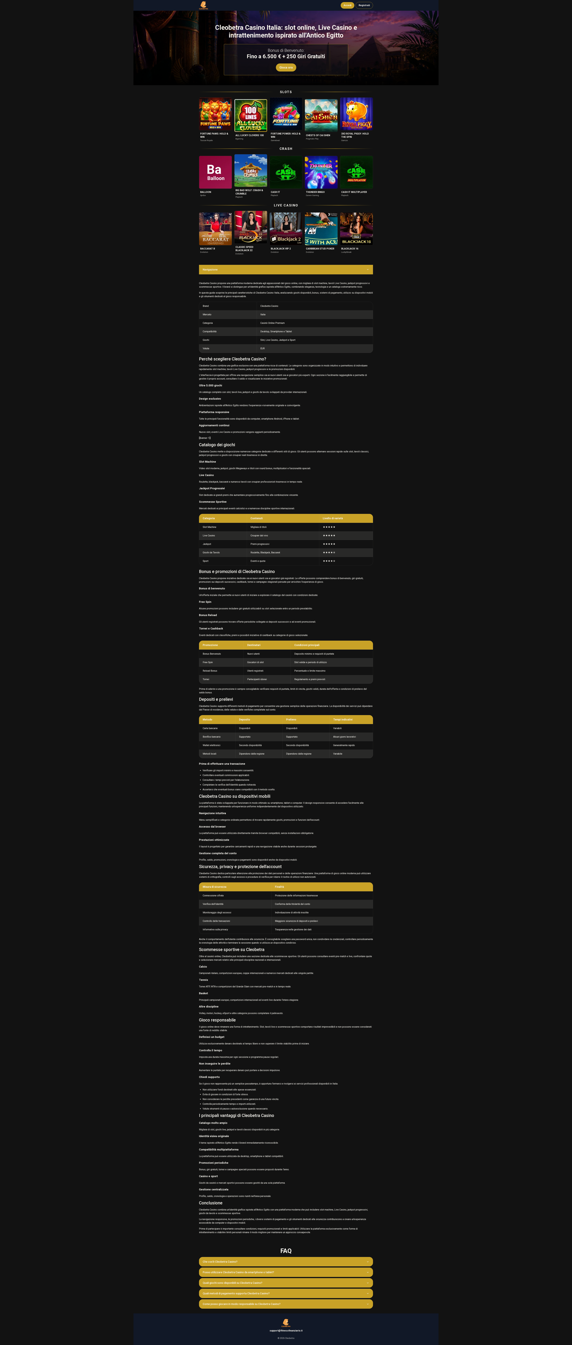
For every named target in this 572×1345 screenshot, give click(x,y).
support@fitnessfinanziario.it (286, 1330)
